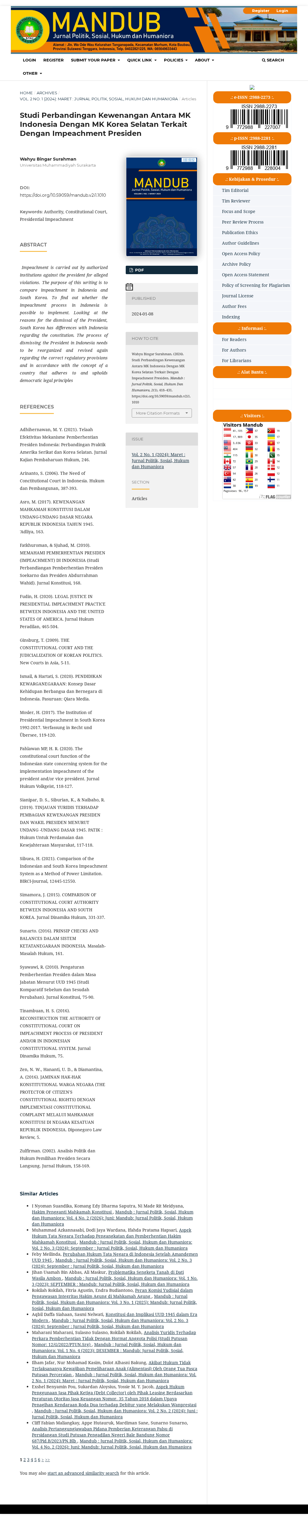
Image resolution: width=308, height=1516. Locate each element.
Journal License (238, 296)
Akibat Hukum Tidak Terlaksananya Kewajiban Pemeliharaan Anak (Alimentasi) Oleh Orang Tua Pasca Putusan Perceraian (114, 1368)
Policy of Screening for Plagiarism (256, 285)
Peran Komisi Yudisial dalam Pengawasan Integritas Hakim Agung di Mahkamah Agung (112, 1293)
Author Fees (234, 306)
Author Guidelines (240, 243)
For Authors (234, 350)
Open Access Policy (241, 253)
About (203, 60)
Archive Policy (236, 264)
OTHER (31, 73)
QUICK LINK (140, 60)
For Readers (234, 339)
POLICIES (174, 60)
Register (53, 60)
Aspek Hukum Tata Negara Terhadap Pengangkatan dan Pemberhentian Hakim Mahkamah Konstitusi (111, 1236)
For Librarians (236, 360)
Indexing (231, 317)
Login (29, 60)
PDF (139, 270)
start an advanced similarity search (83, 1473)
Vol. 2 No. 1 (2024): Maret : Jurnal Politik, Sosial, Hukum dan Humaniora (99, 98)
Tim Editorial (235, 190)
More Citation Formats (158, 413)
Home (26, 92)
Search (275, 60)
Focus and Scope (238, 211)
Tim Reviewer (236, 201)
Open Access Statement (245, 274)
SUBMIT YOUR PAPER (94, 60)
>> (47, 1459)
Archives (47, 92)
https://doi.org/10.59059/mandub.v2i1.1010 (63, 195)
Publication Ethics (240, 232)
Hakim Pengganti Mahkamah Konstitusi (72, 1212)
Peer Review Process (242, 222)
